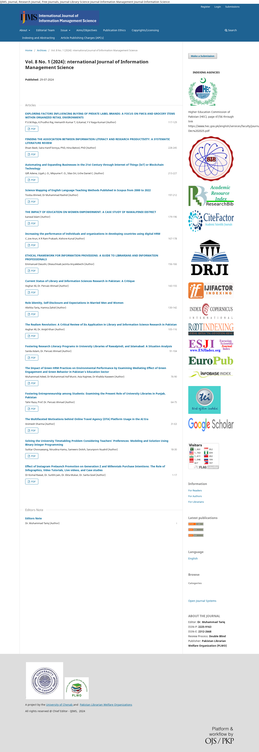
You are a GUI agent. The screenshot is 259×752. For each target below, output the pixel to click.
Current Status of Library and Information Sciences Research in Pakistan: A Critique (80, 281)
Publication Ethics (114, 30)
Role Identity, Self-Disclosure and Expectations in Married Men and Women (74, 303)
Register (205, 6)
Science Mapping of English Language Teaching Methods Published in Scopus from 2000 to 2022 (88, 190)
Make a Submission (202, 56)
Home (28, 50)
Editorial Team (45, 30)
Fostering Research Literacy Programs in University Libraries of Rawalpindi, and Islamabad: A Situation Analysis (98, 346)
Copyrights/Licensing (145, 30)
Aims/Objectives (86, 30)
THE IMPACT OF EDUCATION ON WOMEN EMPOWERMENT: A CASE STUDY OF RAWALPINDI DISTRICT (90, 212)
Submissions (232, 6)
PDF (33, 129)
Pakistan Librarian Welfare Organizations (106, 704)
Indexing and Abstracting (38, 38)
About (24, 30)
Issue (64, 30)
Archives (41, 50)
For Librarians (196, 501)
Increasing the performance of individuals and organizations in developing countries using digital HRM (92, 233)
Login (217, 6)
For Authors (195, 496)
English (193, 558)
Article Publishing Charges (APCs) (82, 38)
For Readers (195, 490)
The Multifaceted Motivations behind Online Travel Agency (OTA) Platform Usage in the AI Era (86, 419)
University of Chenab (59, 704)
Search (232, 30)
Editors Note (33, 518)
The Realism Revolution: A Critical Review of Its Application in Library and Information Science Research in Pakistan (101, 324)
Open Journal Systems (202, 601)
